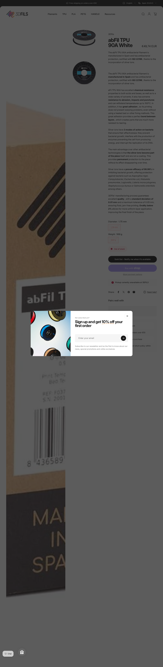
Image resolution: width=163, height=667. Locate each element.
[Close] (127, 316)
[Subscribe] (123, 338)
